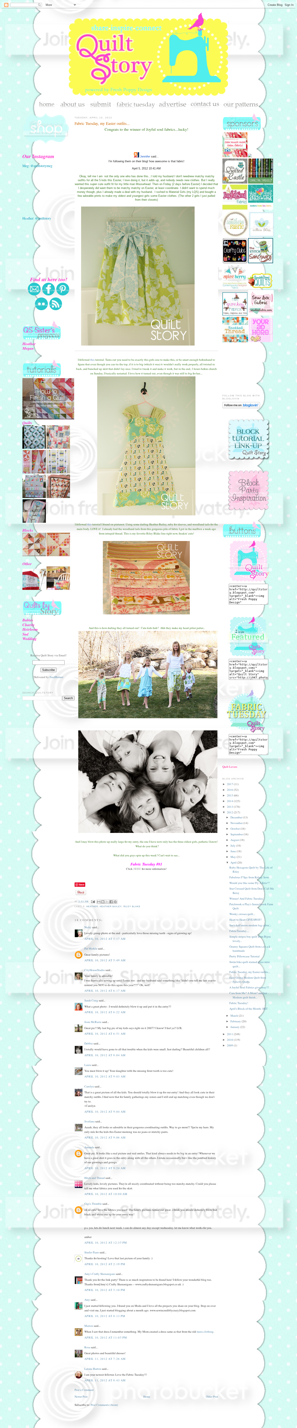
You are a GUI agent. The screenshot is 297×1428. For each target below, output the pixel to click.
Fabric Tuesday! (238, 1003)
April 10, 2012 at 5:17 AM (105, 939)
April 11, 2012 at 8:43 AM (105, 1380)
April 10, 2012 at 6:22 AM (105, 1012)
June (233, 851)
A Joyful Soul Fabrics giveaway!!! (249, 987)
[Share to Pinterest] (115, 902)
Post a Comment (84, 1390)
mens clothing (205, 1332)
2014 (230, 801)
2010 (230, 1040)
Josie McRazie (93, 1022)
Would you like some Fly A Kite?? (249, 883)
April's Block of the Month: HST (248, 1009)
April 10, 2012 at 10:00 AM (106, 1194)
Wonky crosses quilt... (242, 914)
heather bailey (111, 906)
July (233, 845)
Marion (88, 1326)
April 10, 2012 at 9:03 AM (105, 1076)
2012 (230, 812)
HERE (137, 869)
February (236, 1021)
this (92, 360)
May (233, 857)
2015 (230, 795)
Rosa (87, 1347)
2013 (230, 807)
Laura (87, 1065)
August (235, 840)
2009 (230, 1045)
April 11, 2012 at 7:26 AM (105, 1359)
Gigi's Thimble (93, 1204)
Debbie (88, 1043)
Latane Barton (92, 1369)
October (235, 829)
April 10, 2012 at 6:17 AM (105, 991)
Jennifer (145, 156)
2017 (230, 784)
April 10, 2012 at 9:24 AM (105, 1168)
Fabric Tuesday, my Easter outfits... (102, 123)
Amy (87, 1300)
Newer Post (81, 1396)
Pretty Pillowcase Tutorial (244, 956)
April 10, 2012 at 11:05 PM (105, 1337)
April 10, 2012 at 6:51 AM (105, 1034)
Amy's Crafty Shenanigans (99, 1274)
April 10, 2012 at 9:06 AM (105, 1137)
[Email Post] (93, 901)
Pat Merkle (90, 948)
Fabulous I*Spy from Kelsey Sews (249, 877)
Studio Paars (91, 1252)
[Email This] (99, 902)
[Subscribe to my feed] (55, 309)
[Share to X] (107, 902)
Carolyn (89, 1086)
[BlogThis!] (103, 902)
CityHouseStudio (94, 970)
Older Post (212, 1396)
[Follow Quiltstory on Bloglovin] (241, 407)
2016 (230, 790)
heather (92, 906)
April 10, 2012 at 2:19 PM (104, 1264)
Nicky (88, 927)
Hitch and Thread (94, 1178)
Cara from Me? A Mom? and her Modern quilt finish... (248, 995)
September (237, 834)
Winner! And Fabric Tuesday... (247, 898)
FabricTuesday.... (239, 931)
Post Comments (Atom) (104, 1405)
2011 (230, 1034)
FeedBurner (56, 677)
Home (146, 1396)
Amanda (89, 1147)
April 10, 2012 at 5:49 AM (105, 960)
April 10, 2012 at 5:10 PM (104, 1290)
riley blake (131, 906)
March (234, 1016)
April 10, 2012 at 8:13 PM (104, 1316)
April (233, 862)
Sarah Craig (91, 1000)
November (236, 823)
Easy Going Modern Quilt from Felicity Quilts (247, 980)
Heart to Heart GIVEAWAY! (245, 920)
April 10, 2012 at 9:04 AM (105, 1112)
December (236, 817)
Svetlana (89, 1121)
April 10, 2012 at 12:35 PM (105, 1242)
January (235, 1027)
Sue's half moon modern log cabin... (250, 925)
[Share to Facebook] (111, 902)
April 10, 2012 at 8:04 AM (105, 1055)
